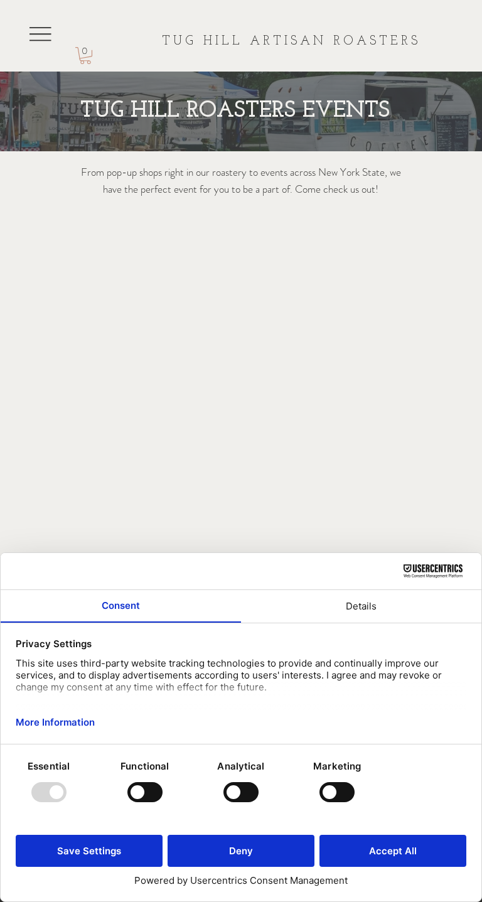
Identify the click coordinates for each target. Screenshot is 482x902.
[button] (85, 55)
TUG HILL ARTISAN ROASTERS (291, 41)
